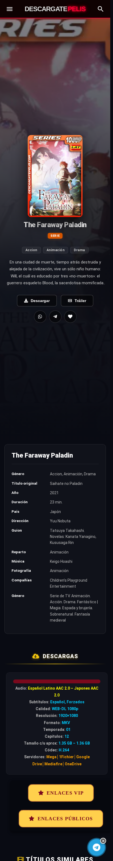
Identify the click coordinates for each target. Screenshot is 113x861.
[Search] (100, 9)
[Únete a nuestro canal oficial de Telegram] (96, 847)
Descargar (40, 300)
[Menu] (9, 9)
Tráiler (80, 300)
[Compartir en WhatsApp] (40, 317)
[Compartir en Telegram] (55, 317)
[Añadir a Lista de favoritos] (70, 317)
